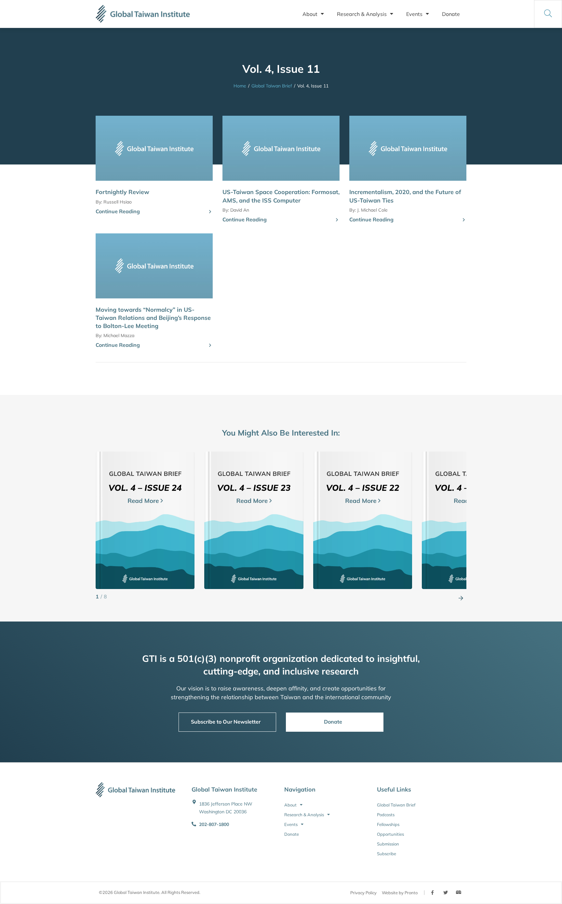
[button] (461, 597)
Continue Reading (118, 211)
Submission (388, 843)
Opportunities (390, 834)
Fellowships (388, 824)
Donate (451, 14)
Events (414, 14)
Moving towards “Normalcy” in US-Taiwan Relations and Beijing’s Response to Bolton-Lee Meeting (153, 318)
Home (240, 86)
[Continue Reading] (210, 212)
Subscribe (386, 853)
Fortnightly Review (122, 192)
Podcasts (386, 814)
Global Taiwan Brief (271, 86)
